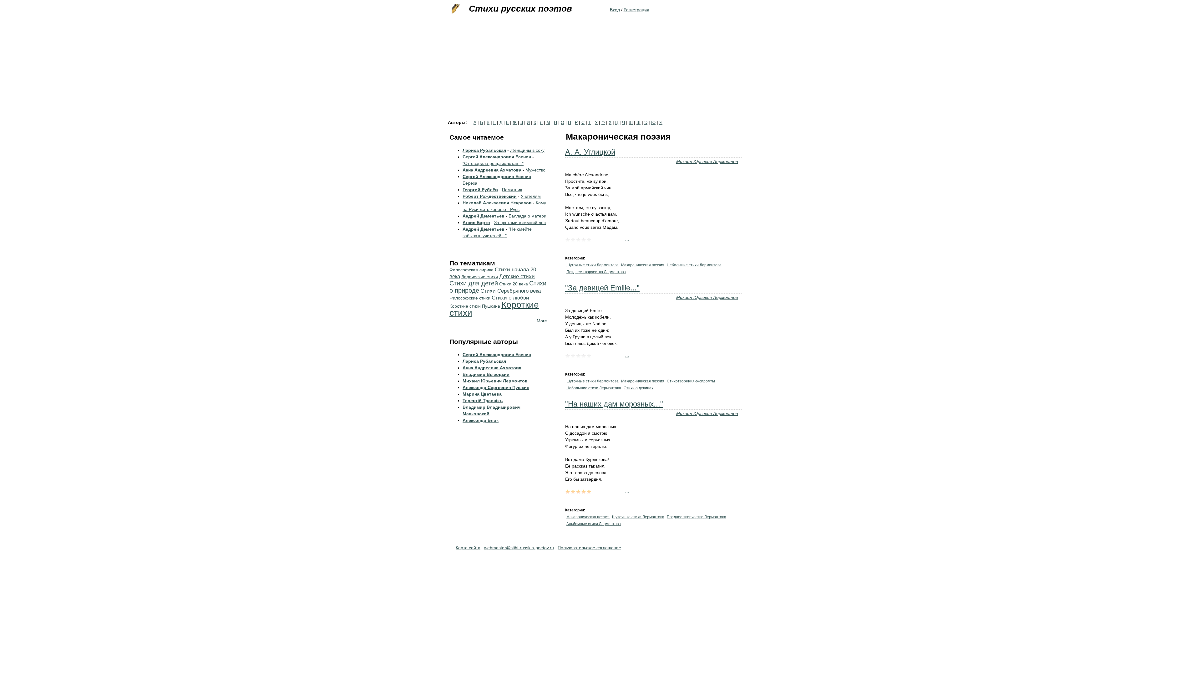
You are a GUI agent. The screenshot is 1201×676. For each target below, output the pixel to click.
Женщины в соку (527, 150)
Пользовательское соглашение (589, 547)
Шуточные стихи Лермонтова (592, 265)
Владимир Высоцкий (486, 374)
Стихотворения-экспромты (691, 381)
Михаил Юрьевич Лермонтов (707, 161)
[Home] (455, 9)
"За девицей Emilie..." (602, 288)
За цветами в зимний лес (520, 222)
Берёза (470, 183)
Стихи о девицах (638, 388)
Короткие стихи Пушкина (474, 306)
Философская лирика (471, 269)
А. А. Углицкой (590, 152)
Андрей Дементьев (483, 215)
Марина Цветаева (482, 394)
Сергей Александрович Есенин (497, 156)
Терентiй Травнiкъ (483, 400)
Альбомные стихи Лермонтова (593, 524)
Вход (615, 9)
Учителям (531, 196)
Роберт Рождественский (490, 196)
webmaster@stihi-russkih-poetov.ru (519, 547)
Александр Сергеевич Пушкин (496, 387)
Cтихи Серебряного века (510, 291)
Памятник (512, 189)
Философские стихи (469, 297)
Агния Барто (476, 222)
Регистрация (636, 9)
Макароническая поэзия (642, 265)
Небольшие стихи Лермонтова (694, 265)
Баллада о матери (527, 215)
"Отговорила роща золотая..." (493, 163)
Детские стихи (517, 276)
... (627, 239)
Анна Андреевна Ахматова (492, 169)
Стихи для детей (473, 283)
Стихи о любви (510, 298)
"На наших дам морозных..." (614, 404)
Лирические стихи (479, 276)
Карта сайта (468, 547)
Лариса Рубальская (484, 150)
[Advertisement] (600, 73)
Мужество (535, 169)
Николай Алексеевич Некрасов (497, 202)
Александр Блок (481, 420)
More (542, 320)
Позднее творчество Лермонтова (596, 272)
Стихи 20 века (513, 283)
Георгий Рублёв (480, 189)
